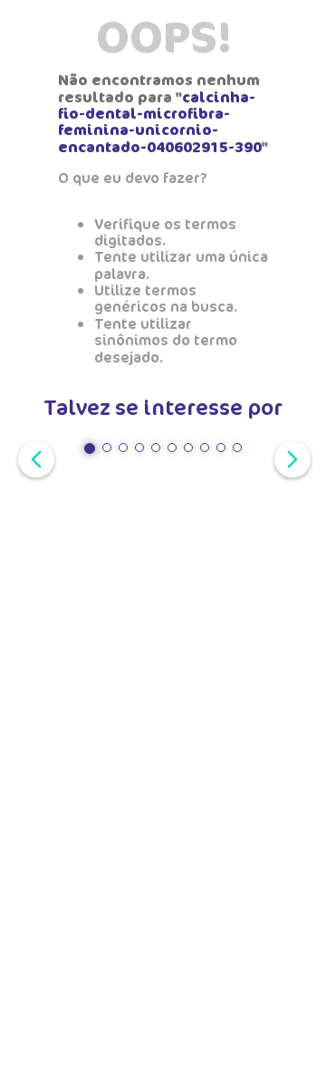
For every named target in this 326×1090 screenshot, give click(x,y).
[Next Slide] (289, 457)
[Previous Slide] (32, 457)
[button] (89, 448)
